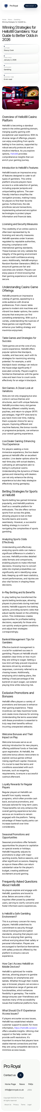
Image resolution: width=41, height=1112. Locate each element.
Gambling (17, 19)
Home (4, 19)
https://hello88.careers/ (25, 1028)
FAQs (30, 1084)
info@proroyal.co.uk (14, 1090)
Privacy (16, 1104)
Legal (29, 1104)
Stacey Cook (9, 50)
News (10, 19)
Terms (23, 1104)
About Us (7, 1104)
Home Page (10, 1084)
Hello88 (14, 154)
